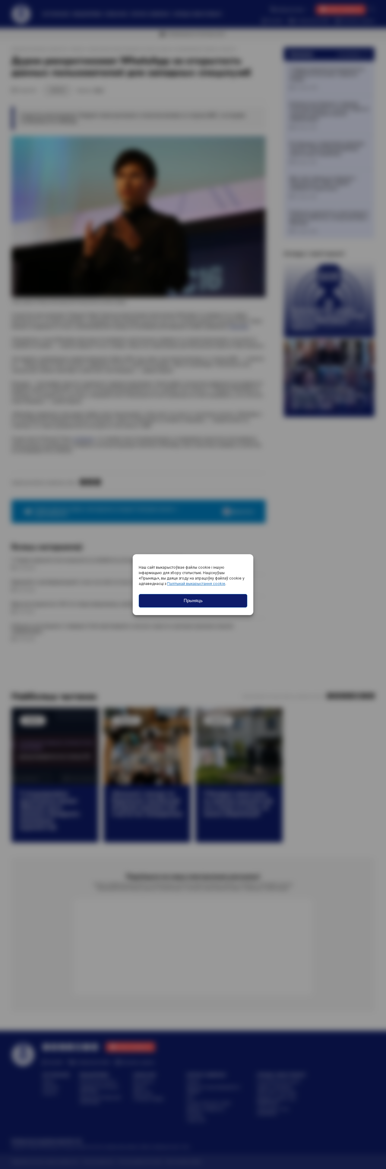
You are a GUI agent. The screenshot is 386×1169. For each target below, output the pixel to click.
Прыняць (193, 600)
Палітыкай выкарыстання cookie (196, 583)
